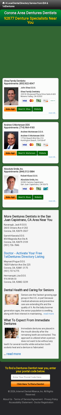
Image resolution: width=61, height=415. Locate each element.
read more (48, 313)
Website (37, 109)
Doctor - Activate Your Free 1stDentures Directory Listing (24, 255)
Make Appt (10, 109)
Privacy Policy (51, 399)
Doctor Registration (43, 402)
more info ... (53, 113)
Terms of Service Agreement (28, 399)
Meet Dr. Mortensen (26, 153)
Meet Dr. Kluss (24, 197)
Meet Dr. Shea (24, 109)
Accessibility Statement (21, 402)
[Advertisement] (30, 51)
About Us (7, 399)
